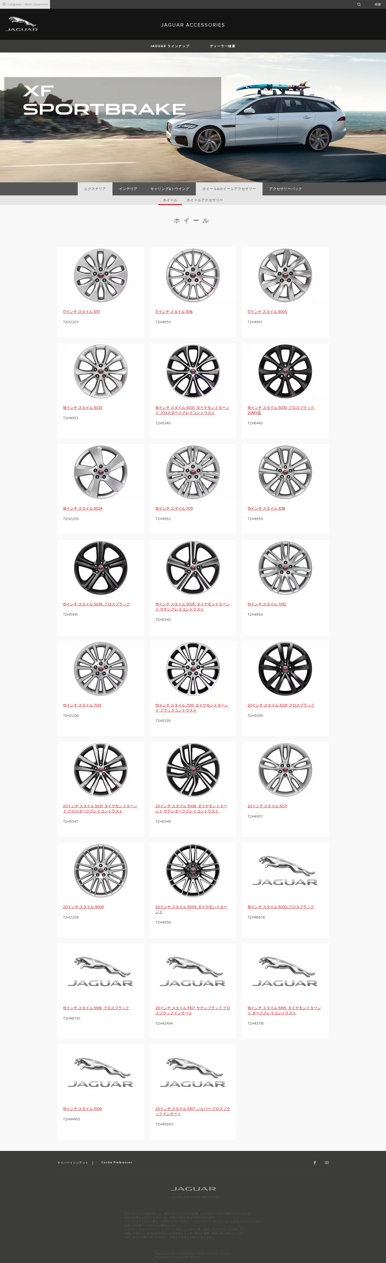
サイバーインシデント (72, 1162)
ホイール (170, 200)
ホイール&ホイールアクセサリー (229, 189)
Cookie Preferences (116, 1162)
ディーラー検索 (223, 46)
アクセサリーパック (285, 189)
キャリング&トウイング (169, 189)
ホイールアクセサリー (205, 200)
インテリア (128, 189)
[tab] (95, 188)
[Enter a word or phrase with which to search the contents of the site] (370, 4)
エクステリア (95, 189)
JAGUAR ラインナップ (170, 46)
